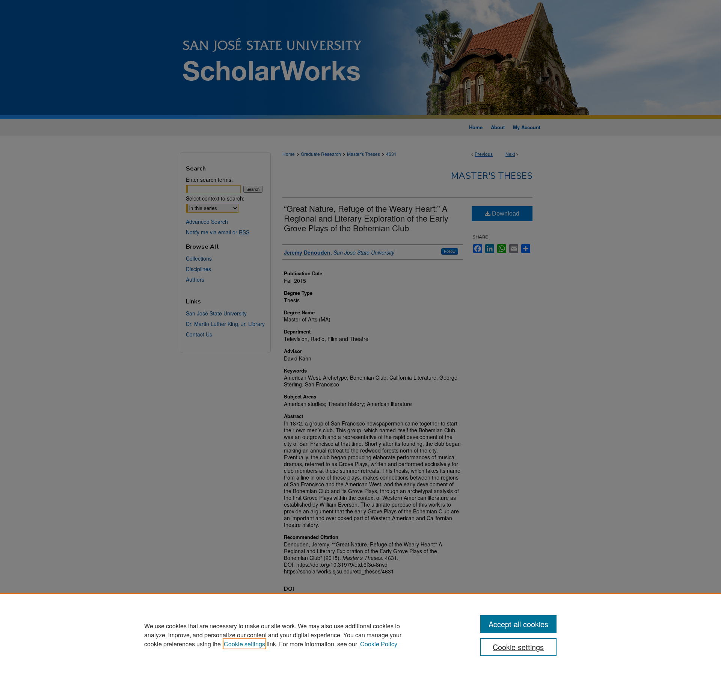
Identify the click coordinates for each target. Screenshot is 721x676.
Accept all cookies (518, 624)
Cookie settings (244, 644)
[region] (360, 634)
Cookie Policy (378, 644)
